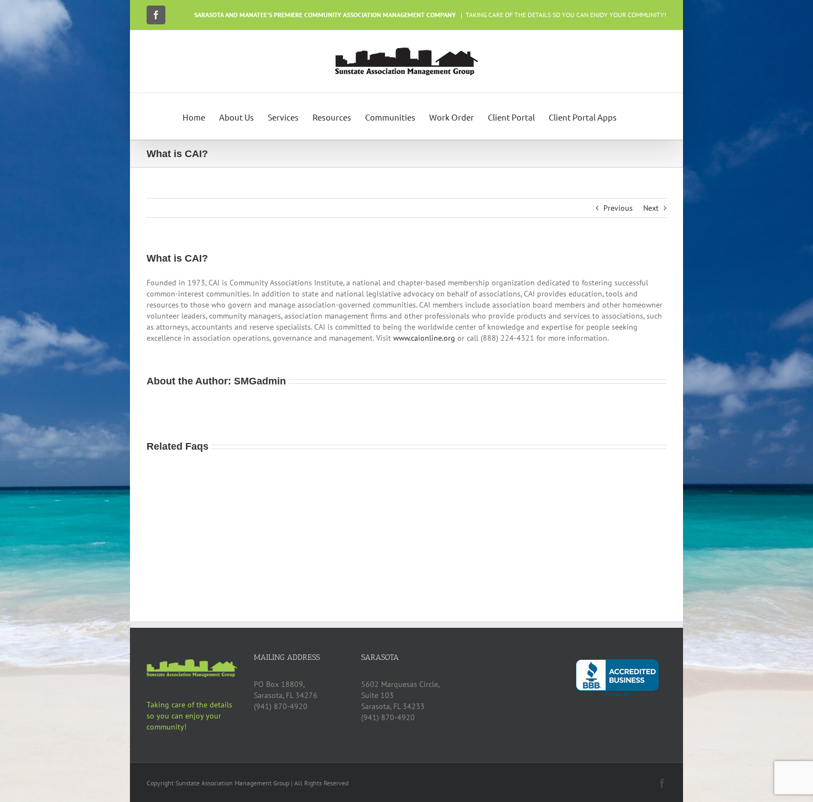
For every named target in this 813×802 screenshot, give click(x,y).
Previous (618, 208)
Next (651, 208)
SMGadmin (260, 381)
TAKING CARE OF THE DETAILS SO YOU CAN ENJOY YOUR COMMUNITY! (566, 15)
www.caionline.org (424, 338)
